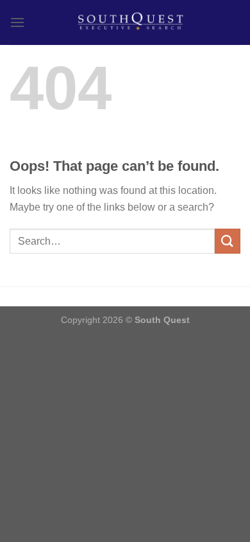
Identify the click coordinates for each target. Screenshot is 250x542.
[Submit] (227, 241)
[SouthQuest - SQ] (133, 22)
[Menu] (17, 22)
